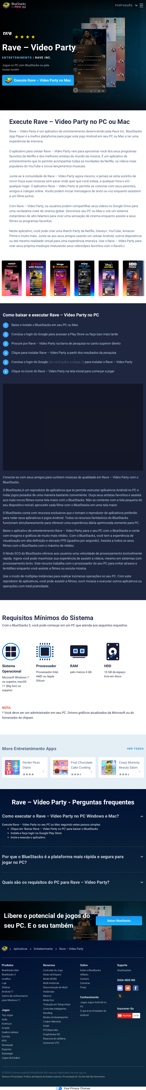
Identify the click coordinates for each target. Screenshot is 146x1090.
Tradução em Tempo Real (56, 1004)
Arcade (5, 1027)
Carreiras (85, 983)
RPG (4, 1040)
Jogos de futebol (11, 1057)
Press (83, 987)
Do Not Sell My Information (92, 1076)
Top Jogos (7, 1015)
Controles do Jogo (53, 970)
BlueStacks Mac (10, 970)
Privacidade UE (70, 1076)
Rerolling (47, 1013)
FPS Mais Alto (50, 1030)
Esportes (6, 1049)
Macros (47, 995)
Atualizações (124, 970)
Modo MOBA (50, 978)
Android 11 (8, 991)
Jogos (6, 1010)
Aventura (7, 1023)
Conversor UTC (51, 1042)
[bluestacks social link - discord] (120, 988)
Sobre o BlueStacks (90, 970)
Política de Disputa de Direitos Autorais (42, 1076)
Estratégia (7, 1053)
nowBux (6, 978)
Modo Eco (48, 1000)
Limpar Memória (52, 1021)
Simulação (7, 1045)
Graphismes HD (51, 1034)
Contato (84, 978)
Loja (4, 983)
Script (46, 1025)
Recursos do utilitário (54, 1038)
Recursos (49, 965)
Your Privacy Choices (77, 1088)
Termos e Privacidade (12, 1076)
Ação (4, 1019)
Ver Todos (135, 748)
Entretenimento (17, 57)
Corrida (6, 1036)
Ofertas (6, 987)
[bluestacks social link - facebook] (136, 988)
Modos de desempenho (55, 1017)
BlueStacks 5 (9, 974)
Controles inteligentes (54, 1008)
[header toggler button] (141, 5)
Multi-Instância (51, 983)
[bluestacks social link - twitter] (120, 996)
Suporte (122, 965)
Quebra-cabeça (10, 1032)
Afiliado (84, 974)
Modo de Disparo (52, 974)
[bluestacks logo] (14, 5)
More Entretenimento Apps (29, 748)
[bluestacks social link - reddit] (128, 988)
